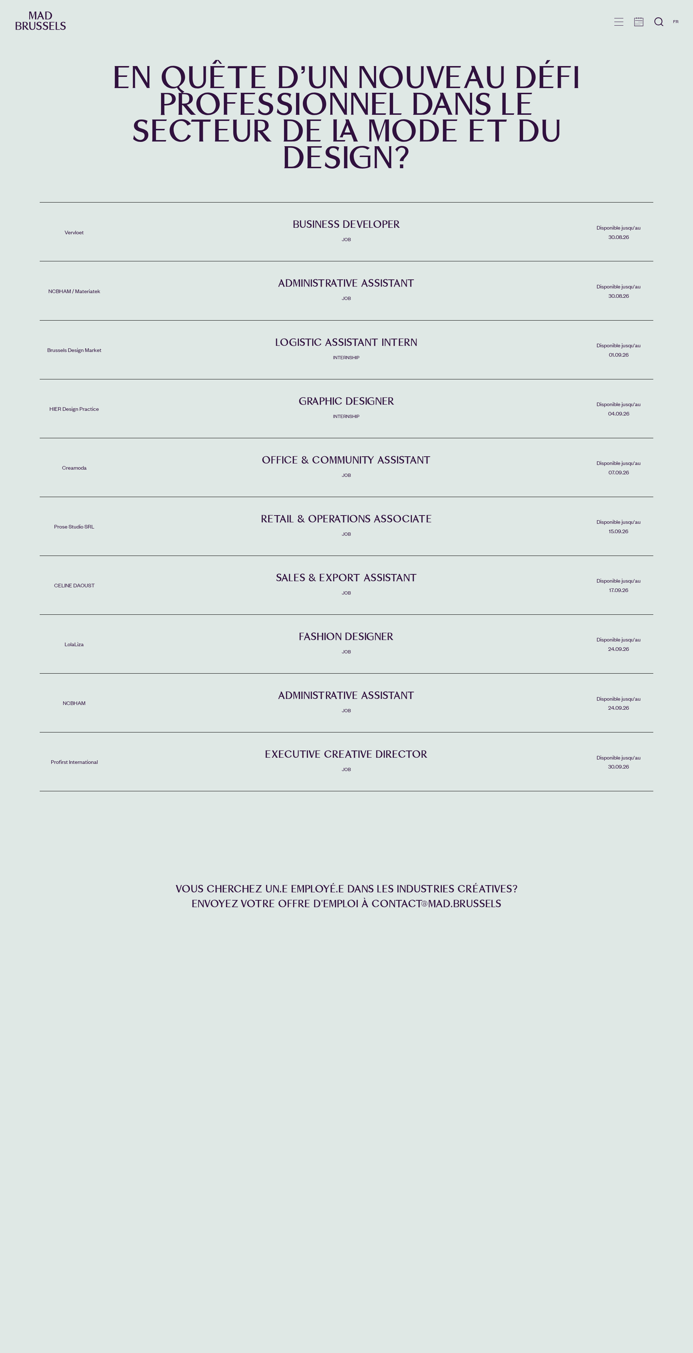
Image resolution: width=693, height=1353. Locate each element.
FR (676, 21)
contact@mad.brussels (436, 903)
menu (618, 22)
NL (676, 42)
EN (676, 32)
